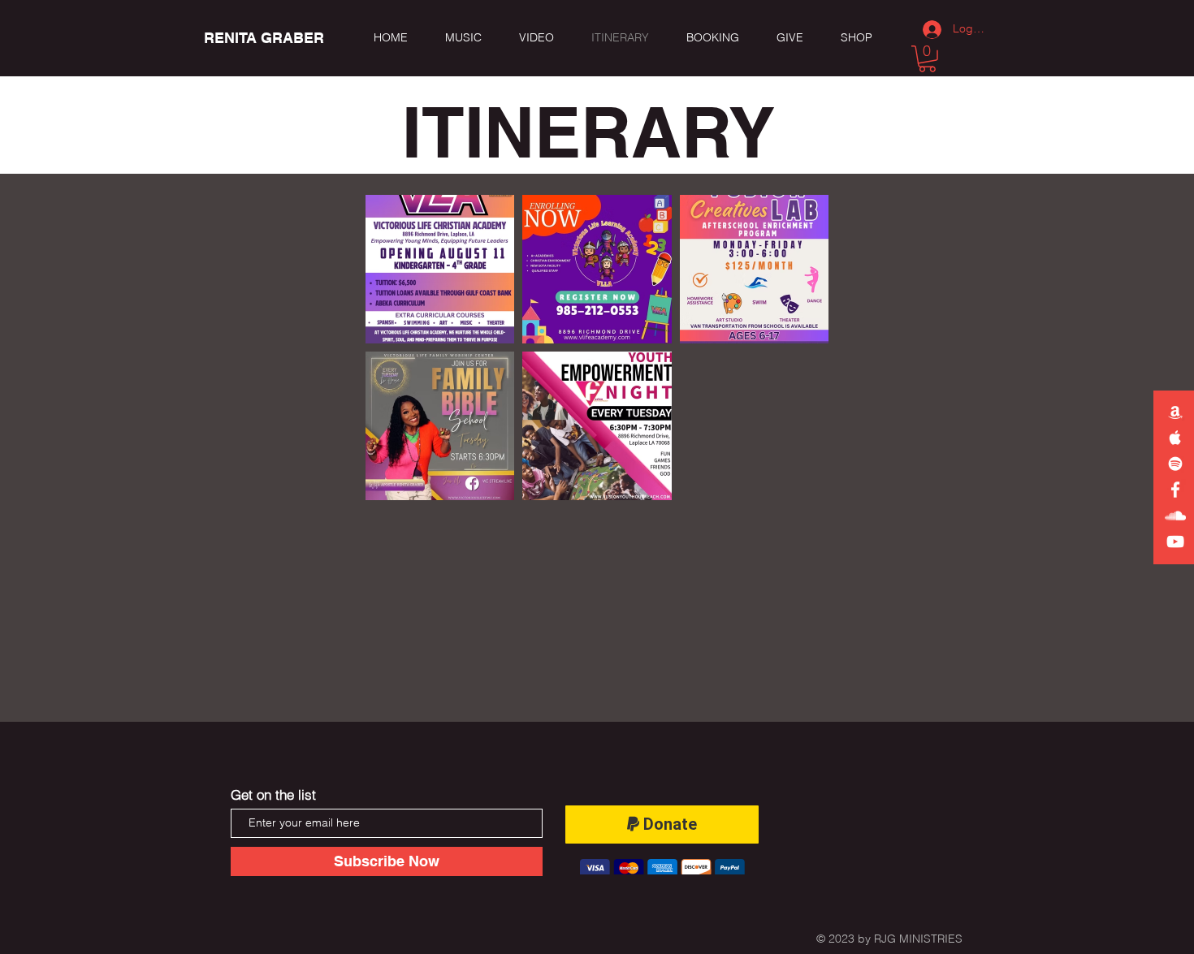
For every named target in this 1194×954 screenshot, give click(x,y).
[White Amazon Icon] (1175, 411)
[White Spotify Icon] (1175, 463)
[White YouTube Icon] (1175, 541)
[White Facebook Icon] (1175, 489)
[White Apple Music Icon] (1175, 437)
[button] (927, 58)
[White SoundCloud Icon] (1175, 515)
